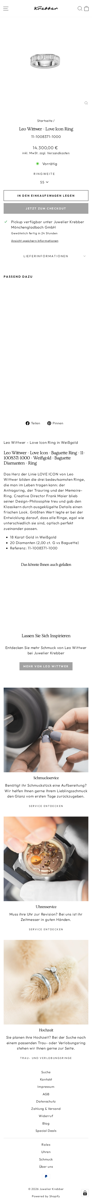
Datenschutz (46, 1101)
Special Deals (46, 1131)
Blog (45, 1123)
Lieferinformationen (46, 256)
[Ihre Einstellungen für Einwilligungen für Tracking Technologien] (85, 1193)
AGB (46, 1094)
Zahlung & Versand (46, 1109)
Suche (45, 1072)
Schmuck (46, 1159)
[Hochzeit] (46, 982)
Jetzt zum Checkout (46, 208)
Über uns (46, 1167)
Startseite (45, 121)
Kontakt (46, 1079)
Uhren (45, 1152)
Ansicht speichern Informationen (34, 241)
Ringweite (44, 174)
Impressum (46, 1087)
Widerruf (46, 1116)
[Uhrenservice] (46, 859)
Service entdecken (46, 806)
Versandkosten (58, 153)
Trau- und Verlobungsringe (46, 1058)
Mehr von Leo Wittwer (46, 666)
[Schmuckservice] (46, 730)
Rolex (46, 1145)
